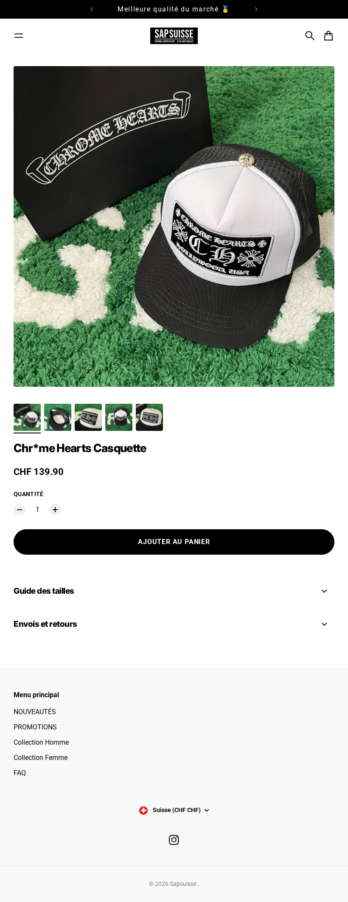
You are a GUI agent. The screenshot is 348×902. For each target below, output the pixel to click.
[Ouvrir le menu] (19, 35)
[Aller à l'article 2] (57, 417)
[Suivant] (256, 9)
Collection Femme (40, 758)
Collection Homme (41, 742)
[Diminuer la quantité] (19, 510)
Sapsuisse (184, 883)
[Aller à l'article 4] (118, 417)
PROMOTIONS (35, 727)
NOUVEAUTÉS (35, 712)
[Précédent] (92, 9)
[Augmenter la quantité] (55, 510)
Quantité (29, 494)
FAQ (20, 773)
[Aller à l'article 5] (149, 417)
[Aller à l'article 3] (88, 417)
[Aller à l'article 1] (27, 417)
